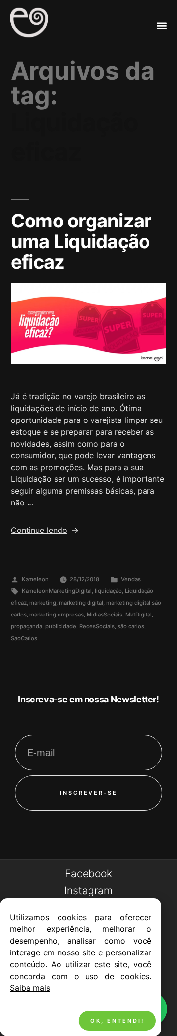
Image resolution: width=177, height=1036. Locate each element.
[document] (88, 518)
